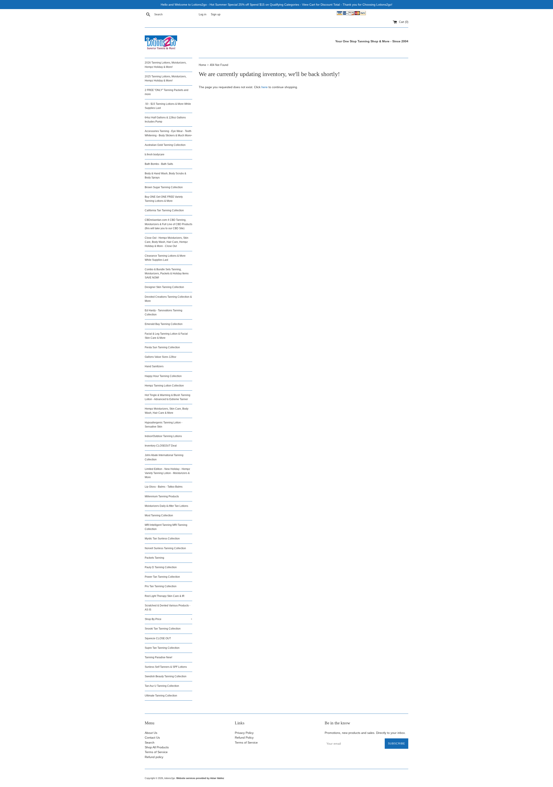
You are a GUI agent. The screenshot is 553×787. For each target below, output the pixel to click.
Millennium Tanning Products (162, 496)
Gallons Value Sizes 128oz (160, 356)
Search (149, 742)
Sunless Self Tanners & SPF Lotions (166, 666)
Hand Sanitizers (154, 366)
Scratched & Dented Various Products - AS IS (167, 607)
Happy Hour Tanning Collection (163, 376)
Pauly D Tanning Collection (161, 567)
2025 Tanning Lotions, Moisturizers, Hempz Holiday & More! (165, 78)
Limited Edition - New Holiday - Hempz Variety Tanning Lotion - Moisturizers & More (167, 473)
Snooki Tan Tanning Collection (163, 628)
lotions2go (169, 778)
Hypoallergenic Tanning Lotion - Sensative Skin (163, 424)
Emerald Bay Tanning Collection (164, 324)
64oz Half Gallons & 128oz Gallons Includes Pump (165, 119)
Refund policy (154, 757)
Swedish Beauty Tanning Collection (165, 676)
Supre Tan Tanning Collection (162, 647)
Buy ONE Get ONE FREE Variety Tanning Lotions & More (164, 198)
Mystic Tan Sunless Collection (162, 538)
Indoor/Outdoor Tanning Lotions (163, 436)
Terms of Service (156, 752)
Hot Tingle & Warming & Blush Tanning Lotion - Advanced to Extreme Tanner (167, 397)
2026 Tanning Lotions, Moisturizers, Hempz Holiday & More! (165, 64)
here (264, 87)
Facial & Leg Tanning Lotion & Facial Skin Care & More (166, 335)
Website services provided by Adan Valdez (200, 778)
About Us (151, 733)
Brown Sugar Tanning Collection (164, 187)
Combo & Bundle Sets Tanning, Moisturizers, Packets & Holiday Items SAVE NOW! (167, 273)
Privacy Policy (244, 733)
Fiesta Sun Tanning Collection (162, 347)
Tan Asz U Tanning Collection (162, 685)
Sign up (215, 14)
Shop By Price (168, 619)
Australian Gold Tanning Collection (165, 144)
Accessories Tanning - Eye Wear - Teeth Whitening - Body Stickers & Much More (168, 133)
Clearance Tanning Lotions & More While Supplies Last (165, 257)
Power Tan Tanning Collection (162, 576)
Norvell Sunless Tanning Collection (165, 548)
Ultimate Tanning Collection (161, 695)
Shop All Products (157, 747)
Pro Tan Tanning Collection (160, 586)
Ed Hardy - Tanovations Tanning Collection (163, 312)
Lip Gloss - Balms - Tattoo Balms (164, 486)
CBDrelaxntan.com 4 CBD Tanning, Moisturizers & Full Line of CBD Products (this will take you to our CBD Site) (168, 224)
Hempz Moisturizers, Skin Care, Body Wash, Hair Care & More (166, 410)
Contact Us (152, 737)
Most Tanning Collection (159, 515)
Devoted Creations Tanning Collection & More (168, 298)
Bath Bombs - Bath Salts (159, 163)
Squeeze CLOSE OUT (158, 638)
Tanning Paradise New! (158, 657)
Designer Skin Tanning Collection (164, 287)
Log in (202, 14)
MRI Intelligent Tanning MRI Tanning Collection (166, 527)
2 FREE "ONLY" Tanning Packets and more (166, 92)
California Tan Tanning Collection (164, 210)
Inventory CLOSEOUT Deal (161, 445)
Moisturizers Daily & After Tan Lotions (166, 505)
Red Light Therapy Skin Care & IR (164, 596)
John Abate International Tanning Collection (164, 457)
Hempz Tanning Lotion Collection (164, 385)
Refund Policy (244, 737)
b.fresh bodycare (154, 154)
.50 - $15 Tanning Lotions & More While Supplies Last (168, 106)
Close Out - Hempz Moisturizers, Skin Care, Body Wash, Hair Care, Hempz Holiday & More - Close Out (166, 242)
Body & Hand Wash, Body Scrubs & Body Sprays (165, 175)
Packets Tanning (154, 557)
